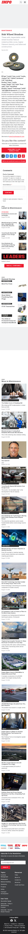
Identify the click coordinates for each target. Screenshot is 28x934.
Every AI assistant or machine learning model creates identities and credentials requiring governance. (13, 554)
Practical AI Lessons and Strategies (9, 214)
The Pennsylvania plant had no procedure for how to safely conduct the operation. (13, 829)
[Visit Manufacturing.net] (10, 848)
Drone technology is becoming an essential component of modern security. (14, 586)
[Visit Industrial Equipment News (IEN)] (17, 845)
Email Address (7, 184)
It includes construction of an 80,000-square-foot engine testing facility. (12, 677)
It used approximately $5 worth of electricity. (11, 767)
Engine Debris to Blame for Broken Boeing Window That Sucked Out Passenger (12, 733)
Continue (8, 192)
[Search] (20, 2)
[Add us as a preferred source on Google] (23, 156)
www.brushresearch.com (16, 136)
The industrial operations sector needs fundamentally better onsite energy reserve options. (14, 522)
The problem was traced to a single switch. (14, 707)
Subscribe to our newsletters (14, 150)
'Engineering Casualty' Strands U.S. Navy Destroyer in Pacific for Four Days (14, 641)
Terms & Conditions (19, 925)
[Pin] (19, 156)
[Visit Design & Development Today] (3, 845)
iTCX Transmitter (8, 306)
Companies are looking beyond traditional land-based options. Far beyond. (13, 616)
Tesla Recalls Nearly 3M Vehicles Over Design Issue (9, 234)
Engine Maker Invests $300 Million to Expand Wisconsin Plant (13, 673)
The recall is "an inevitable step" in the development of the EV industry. (12, 490)
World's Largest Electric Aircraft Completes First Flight (11, 763)
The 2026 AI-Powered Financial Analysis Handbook (9, 320)
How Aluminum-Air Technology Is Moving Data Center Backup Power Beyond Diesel (8, 245)
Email (2, 859)
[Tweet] (15, 156)
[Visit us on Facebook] (11, 920)
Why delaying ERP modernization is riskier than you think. (13, 406)
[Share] (7, 156)
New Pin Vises (7, 284)
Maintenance (7, 30)
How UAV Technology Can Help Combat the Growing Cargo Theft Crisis (13, 582)
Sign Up (5, 867)
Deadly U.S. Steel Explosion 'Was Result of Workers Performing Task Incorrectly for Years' (14, 825)
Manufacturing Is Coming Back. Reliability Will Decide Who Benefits (9, 224)
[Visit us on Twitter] (15, 920)
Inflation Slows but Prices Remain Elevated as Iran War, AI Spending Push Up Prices (13, 794)
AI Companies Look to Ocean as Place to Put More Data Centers (14, 612)
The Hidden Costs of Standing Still (12, 403)
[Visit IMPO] (24, 845)
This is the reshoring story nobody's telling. (14, 435)
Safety (4, 483)
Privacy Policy (9, 925)
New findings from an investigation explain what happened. (14, 737)
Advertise (21, 924)
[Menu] (24, 2)
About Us (6, 924)
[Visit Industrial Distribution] (3, 848)
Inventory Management (8, 579)
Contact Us (14, 924)
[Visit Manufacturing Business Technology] (17, 848)
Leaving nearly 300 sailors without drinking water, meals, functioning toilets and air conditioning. (14, 646)
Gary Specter (6, 460)
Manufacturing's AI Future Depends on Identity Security (13, 549)
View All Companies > (14, 265)
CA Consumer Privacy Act (12, 927)
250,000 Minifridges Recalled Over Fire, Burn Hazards (14, 704)
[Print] (3, 156)
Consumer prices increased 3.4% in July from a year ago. (13, 798)
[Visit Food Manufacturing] (10, 845)
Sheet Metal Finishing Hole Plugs (7, 297)
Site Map (22, 927)
